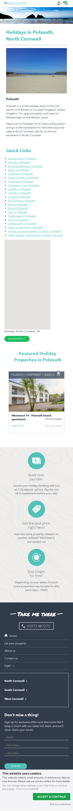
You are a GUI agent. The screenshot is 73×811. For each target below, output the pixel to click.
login (7, 665)
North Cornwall (14, 681)
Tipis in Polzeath (18, 212)
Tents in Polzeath (18, 208)
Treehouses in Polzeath (22, 216)
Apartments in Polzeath (22, 158)
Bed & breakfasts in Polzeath (25, 166)
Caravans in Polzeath (20, 181)
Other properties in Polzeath (25, 227)
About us (9, 650)
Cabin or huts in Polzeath (23, 177)
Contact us (11, 658)
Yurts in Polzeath (18, 219)
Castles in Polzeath (19, 189)
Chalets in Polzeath (19, 193)
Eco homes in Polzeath (21, 200)
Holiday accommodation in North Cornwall (34, 231)
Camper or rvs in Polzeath (24, 185)
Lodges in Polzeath (19, 196)
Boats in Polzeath (18, 170)
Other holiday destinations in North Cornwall (35, 235)
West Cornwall (14, 698)
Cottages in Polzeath (20, 173)
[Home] (36, 636)
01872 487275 (38, 626)
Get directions (15, 338)
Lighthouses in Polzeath (22, 223)
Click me (15, 766)
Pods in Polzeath (18, 204)
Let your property (15, 643)
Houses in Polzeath (19, 162)
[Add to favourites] (58, 373)
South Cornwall (14, 690)
